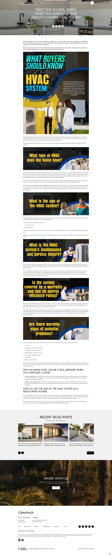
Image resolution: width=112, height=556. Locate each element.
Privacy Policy (90, 548)
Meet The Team (27, 526)
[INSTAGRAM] (83, 526)
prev (19, 452)
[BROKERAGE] (93, 526)
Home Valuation (60, 2)
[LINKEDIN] (86, 526)
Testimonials (56, 526)
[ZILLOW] (89, 526)
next (22, 452)
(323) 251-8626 (86, 2)
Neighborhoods (70, 2)
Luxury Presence (50, 548)
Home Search (51, 2)
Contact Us (65, 526)
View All (90, 452)
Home (19, 526)
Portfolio (36, 526)
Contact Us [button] (56, 487)
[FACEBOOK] (80, 526)
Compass (43, 534)
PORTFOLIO (43, 2)
